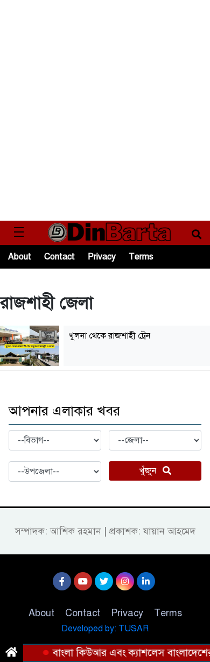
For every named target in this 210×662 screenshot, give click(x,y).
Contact (59, 256)
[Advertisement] (105, 110)
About (19, 256)
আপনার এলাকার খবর (64, 411)
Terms (141, 256)
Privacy (102, 256)
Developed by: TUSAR (105, 628)
